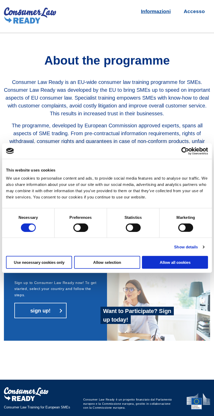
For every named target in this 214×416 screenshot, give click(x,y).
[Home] (30, 16)
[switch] (80, 227)
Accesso (194, 11)
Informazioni (156, 11)
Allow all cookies (175, 262)
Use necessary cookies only (39, 262)
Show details (186, 246)
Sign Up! (40, 311)
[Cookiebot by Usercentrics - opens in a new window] (185, 151)
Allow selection (107, 262)
